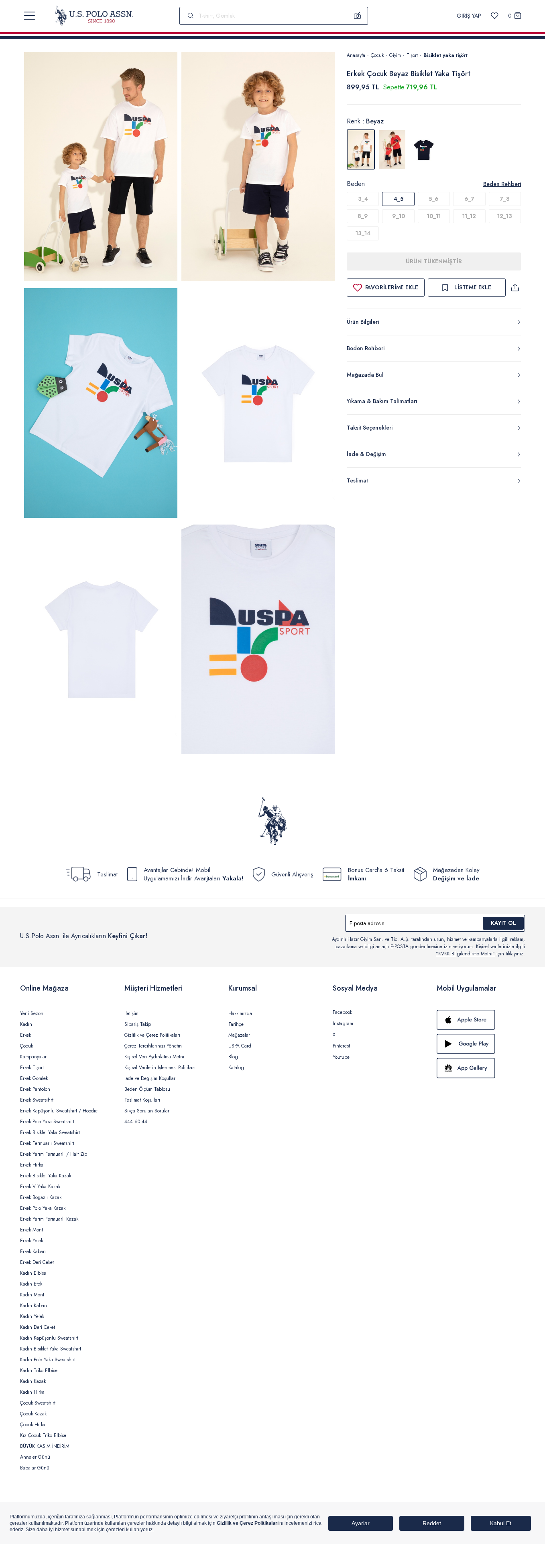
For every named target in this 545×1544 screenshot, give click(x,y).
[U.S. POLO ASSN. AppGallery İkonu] (481, 1068)
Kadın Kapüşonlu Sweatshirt (49, 1338)
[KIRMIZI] (392, 149)
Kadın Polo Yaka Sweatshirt (47, 1359)
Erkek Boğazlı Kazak (40, 1197)
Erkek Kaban (33, 1251)
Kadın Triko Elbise (38, 1370)
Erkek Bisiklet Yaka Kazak (45, 1175)
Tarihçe (236, 1024)
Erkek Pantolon (35, 1089)
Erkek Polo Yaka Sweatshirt (47, 1121)
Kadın (26, 1024)
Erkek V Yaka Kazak (40, 1186)
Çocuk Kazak (33, 1413)
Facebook (342, 1012)
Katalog (236, 1067)
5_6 (434, 199)
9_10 (398, 216)
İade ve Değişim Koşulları (150, 1078)
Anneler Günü (35, 1457)
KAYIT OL (503, 923)
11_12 (469, 216)
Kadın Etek (31, 1284)
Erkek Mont (31, 1229)
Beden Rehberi (502, 184)
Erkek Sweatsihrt (36, 1100)
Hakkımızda (240, 1013)
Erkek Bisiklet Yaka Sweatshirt (50, 1132)
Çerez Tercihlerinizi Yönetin (153, 1046)
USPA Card (239, 1046)
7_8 (505, 199)
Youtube (341, 1057)
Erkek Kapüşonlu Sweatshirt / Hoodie (59, 1110)
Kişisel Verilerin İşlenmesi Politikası (159, 1067)
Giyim (395, 55)
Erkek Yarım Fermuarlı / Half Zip (53, 1154)
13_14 (363, 233)
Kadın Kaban (33, 1305)
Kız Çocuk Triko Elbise (43, 1435)
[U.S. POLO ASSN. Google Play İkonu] (481, 1044)
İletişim (131, 1013)
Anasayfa (356, 55)
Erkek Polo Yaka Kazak (42, 1208)
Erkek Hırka (31, 1165)
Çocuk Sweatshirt (37, 1403)
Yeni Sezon (31, 1013)
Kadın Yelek (32, 1316)
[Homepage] (94, 16)
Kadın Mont (32, 1294)
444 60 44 (135, 1121)
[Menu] (29, 16)
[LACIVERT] (423, 149)
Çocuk (377, 55)
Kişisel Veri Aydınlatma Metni (154, 1056)
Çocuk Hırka (32, 1424)
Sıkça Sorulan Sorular (146, 1110)
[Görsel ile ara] (357, 15)
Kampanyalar (33, 1056)
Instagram (343, 1023)
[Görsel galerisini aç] (100, 168)
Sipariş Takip (137, 1024)
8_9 (363, 216)
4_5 (398, 199)
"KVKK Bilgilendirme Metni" (465, 953)
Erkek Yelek (31, 1240)
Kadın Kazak (33, 1381)
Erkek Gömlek (34, 1078)
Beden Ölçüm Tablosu (147, 1089)
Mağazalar (239, 1035)
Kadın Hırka (32, 1392)
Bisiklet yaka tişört (445, 55)
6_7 (469, 199)
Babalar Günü (34, 1467)
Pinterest (341, 1045)
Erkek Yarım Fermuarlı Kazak (49, 1219)
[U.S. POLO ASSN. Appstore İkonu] (481, 1020)
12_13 (504, 216)
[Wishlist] (494, 15)
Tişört (412, 55)
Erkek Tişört (32, 1067)
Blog (233, 1056)
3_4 (363, 199)
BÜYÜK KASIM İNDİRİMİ (45, 1446)
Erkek (25, 1035)
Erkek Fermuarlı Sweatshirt (47, 1143)
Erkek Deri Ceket (37, 1262)
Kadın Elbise (33, 1273)
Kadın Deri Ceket (37, 1327)
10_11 (434, 216)
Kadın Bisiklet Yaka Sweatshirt (50, 1348)
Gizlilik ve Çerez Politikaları (152, 1035)
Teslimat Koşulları (142, 1100)
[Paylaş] (515, 288)
